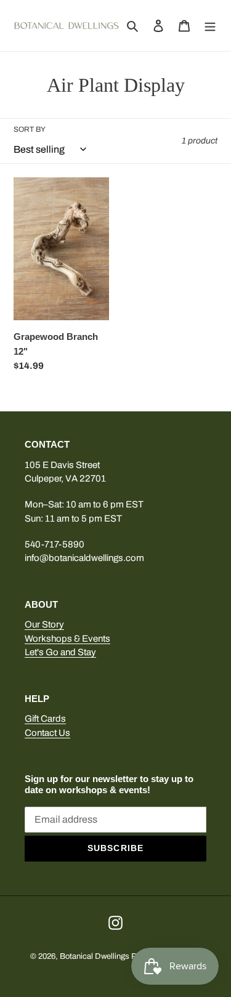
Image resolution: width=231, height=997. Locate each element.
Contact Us (47, 733)
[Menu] (210, 25)
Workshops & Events (67, 639)
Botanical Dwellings (94, 956)
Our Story (44, 624)
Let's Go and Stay (60, 652)
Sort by (30, 129)
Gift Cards (45, 719)
